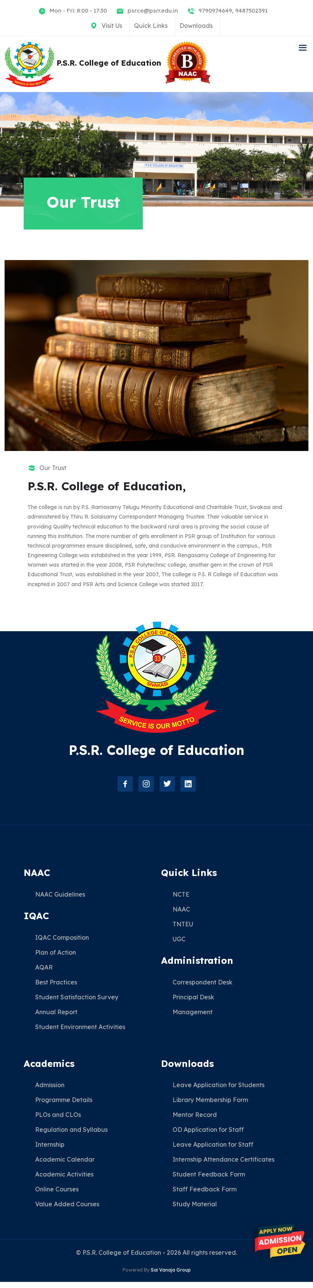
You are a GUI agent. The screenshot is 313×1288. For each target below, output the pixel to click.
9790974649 (215, 10)
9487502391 (251, 10)
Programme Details (63, 1100)
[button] (302, 48)
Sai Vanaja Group (171, 1270)
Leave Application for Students (219, 1085)
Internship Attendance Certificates (223, 1159)
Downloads (196, 25)
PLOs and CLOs (58, 1114)
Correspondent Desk (202, 982)
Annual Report (56, 1012)
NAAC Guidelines (60, 894)
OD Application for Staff (208, 1129)
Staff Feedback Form (205, 1189)
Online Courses (57, 1189)
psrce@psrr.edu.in (152, 10)
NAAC (181, 909)
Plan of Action (55, 952)
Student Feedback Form (209, 1174)
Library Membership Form (210, 1100)
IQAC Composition (62, 937)
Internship (50, 1144)
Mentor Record (195, 1114)
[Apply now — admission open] (280, 1240)
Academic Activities (64, 1174)
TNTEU (183, 924)
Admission (50, 1085)
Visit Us (112, 25)
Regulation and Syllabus (71, 1129)
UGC (179, 939)
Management (193, 1012)
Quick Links (151, 25)
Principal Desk (193, 997)
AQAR (44, 967)
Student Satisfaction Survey (76, 997)
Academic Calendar (65, 1159)
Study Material (195, 1204)
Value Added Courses (67, 1204)
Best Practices (56, 982)
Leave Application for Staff (213, 1144)
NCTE (181, 894)
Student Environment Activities (80, 1027)
